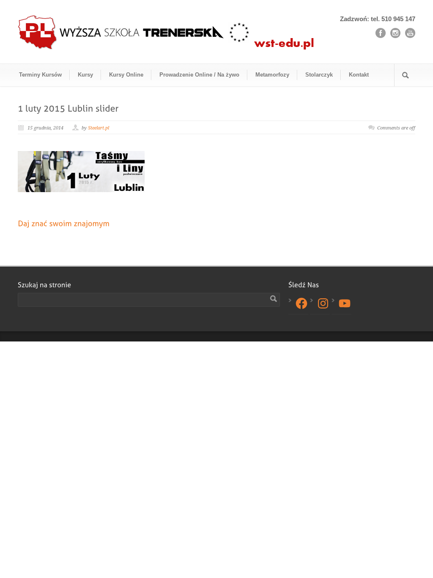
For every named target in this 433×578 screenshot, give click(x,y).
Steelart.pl (98, 128)
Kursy (85, 75)
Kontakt (359, 75)
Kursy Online (126, 75)
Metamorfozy (272, 75)
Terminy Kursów (40, 75)
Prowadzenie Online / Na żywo (199, 75)
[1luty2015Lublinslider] (68, 108)
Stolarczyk (319, 75)
